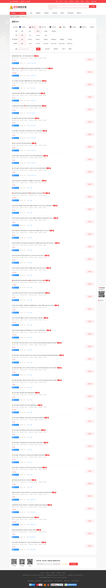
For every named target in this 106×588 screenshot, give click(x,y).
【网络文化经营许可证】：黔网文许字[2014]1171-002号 (33, 575)
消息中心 (87, 1)
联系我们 (47, 572)
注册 (61, 1)
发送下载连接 (73, 563)
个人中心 (65, 1)
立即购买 (90, 59)
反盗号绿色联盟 (30, 580)
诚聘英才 (64, 572)
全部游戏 (92, 27)
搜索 (38, 49)
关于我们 (42, 572)
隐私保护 (53, 572)
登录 (57, 1)
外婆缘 (31, 187)
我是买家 (71, 1)
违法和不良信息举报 (75, 580)
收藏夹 (82, 1)
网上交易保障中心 (58, 580)
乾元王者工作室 (33, 63)
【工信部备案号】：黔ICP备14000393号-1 (75, 575)
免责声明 (58, 572)
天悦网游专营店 (33, 499)
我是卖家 (77, 1)
